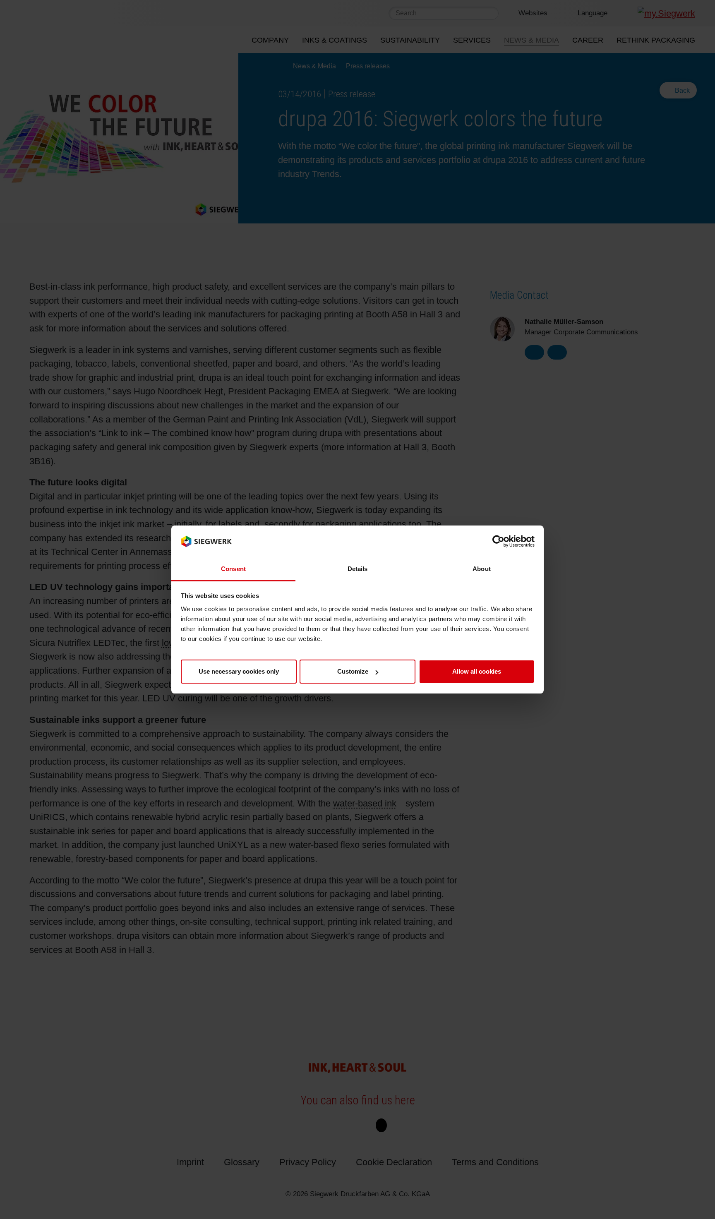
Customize (352, 671)
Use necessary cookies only (239, 671)
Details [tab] (358, 568)
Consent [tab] (233, 568)
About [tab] (482, 568)
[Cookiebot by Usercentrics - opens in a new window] (498, 541)
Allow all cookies (476, 671)
